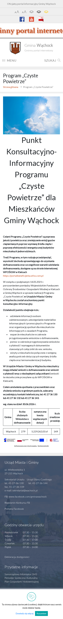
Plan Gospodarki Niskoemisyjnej (22, 581)
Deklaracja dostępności (17, 557)
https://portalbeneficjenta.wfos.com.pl (23, 275)
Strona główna (10, 86)
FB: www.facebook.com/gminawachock (26, 497)
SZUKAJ (50, 60)
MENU (11, 60)
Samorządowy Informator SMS (21, 574)
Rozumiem (41, 613)
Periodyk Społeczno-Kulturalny (21, 578)
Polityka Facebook (14, 509)
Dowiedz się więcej (24, 613)
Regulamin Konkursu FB (17, 503)
